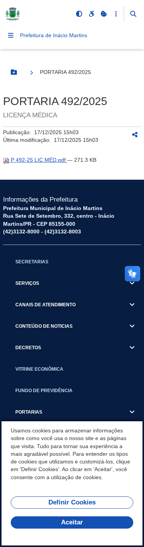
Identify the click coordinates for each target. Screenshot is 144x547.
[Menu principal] (10, 35)
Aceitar (72, 522)
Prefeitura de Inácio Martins (53, 35)
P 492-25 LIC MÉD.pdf (38, 160)
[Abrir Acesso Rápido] (116, 14)
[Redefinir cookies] (104, 14)
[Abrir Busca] (133, 13)
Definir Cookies (72, 502)
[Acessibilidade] (91, 14)
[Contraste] (79, 14)
